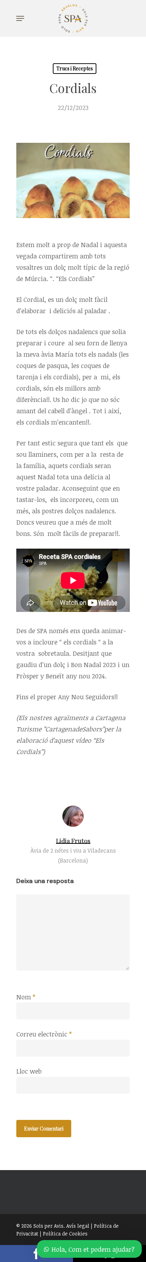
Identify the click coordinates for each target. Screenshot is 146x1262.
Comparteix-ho (36, 1253)
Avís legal (77, 1225)
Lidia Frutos (73, 840)
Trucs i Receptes (74, 68)
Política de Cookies (65, 1233)
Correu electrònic (44, 1034)
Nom (25, 997)
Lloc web (28, 1071)
